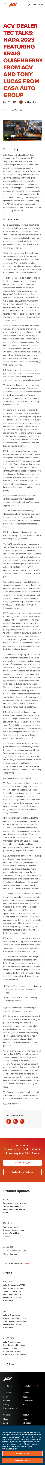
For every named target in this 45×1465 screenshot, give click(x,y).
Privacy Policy (11, 1449)
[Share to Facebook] (8, 1121)
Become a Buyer (22, 1163)
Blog (5, 110)
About (5, 1423)
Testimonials (28, 1401)
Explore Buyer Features (22, 1172)
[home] (14, 5)
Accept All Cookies (22, 1460)
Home (5, 1419)
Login (28, 4)
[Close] (42, 1428)
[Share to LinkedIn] (15, 1121)
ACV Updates (17, 110)
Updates (26, 1397)
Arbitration (27, 1423)
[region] (22, 1445)
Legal (25, 1419)
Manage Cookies (22, 1454)
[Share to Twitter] (22, 1121)
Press (25, 1404)
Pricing (6, 1404)
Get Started (38, 4)
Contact (6, 1401)
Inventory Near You (11, 1408)
